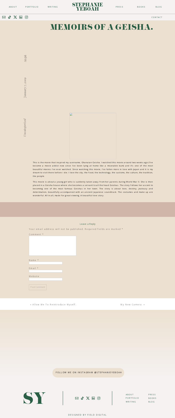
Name (34, 260)
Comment (36, 234)
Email (34, 268)
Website (34, 276)
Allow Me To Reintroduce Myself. (54, 304)
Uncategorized (24, 128)
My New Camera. (131, 304)
